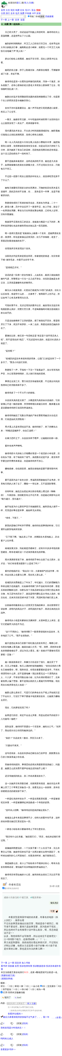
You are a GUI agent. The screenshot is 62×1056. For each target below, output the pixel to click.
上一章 (11, 20)
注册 (31, 3)
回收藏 (11, 966)
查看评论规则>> (15, 1014)
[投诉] (25, 1023)
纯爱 (17, 10)
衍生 (22, 10)
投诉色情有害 (26, 966)
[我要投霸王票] (8, 975)
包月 (17, 13)
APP (34, 13)
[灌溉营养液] (7, 979)
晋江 (19, 3)
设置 (22, 20)
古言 (8, 10)
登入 (26, 3)
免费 (22, 13)
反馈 (38, 13)
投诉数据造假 (39, 966)
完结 (38, 10)
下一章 (4, 20)
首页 (3, 10)
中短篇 (28, 13)
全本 (13, 13)
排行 (8, 13)
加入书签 (26, 963)
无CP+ (28, 10)
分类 (3, 13)
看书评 (4, 966)
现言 (13, 10)
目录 (17, 20)
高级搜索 (49, 16)
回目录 (18, 963)
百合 (33, 10)
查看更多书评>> (8, 1049)
